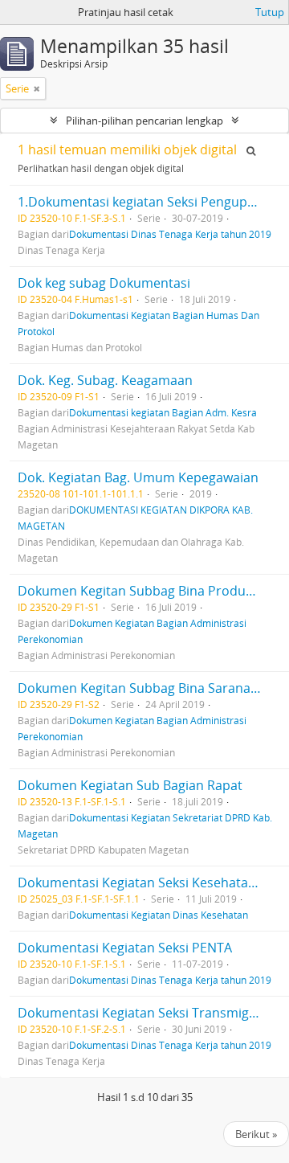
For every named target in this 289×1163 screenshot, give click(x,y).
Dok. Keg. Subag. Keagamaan (105, 380)
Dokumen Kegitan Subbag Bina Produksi (140, 591)
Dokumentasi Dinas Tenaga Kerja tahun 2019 (170, 233)
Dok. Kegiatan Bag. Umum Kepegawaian (138, 477)
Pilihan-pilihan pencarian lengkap (144, 120)
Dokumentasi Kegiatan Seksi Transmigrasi (144, 1013)
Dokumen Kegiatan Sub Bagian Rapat (130, 785)
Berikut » (256, 1134)
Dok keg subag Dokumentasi (104, 283)
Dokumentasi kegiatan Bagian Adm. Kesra (163, 412)
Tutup (269, 12)
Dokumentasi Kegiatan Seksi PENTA (125, 947)
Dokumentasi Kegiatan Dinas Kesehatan (158, 914)
